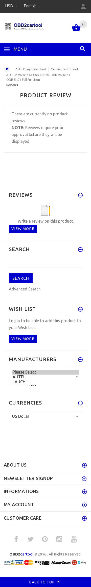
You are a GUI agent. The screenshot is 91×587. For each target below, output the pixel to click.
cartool (21, 554)
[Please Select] (45, 372)
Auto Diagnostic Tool (30, 69)
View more (22, 228)
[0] (76, 30)
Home (7, 69)
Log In (14, 320)
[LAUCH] (45, 381)
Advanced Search (25, 289)
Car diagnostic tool (64, 69)
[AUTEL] (45, 377)
